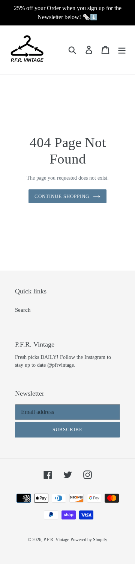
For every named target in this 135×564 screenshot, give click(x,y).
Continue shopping (62, 196)
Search (23, 310)
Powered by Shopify (88, 539)
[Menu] (122, 50)
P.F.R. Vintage (56, 539)
